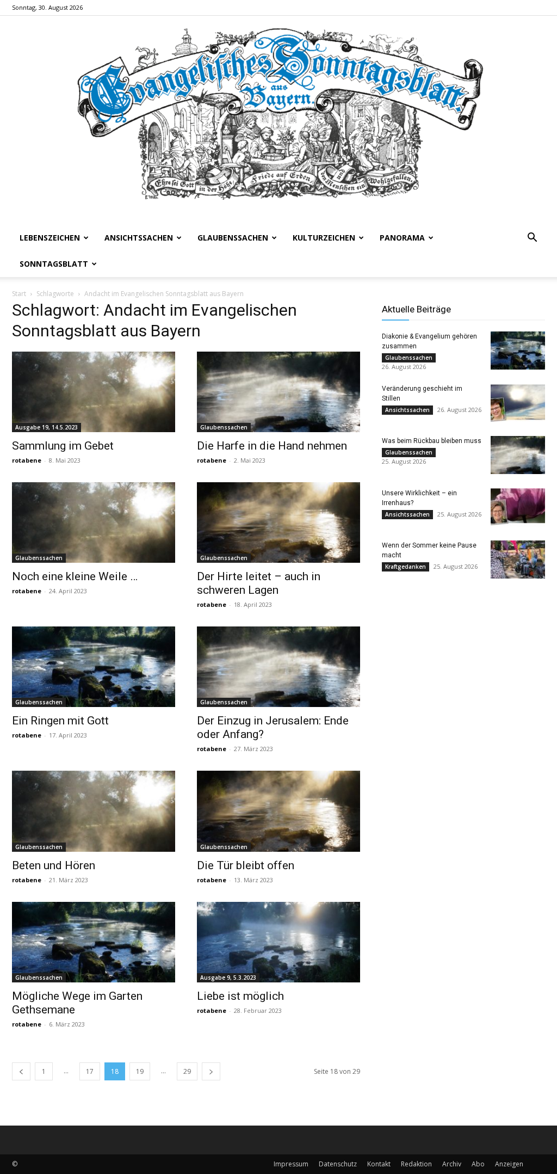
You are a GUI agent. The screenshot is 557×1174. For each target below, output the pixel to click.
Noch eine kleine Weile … (75, 576)
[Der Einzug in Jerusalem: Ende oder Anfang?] (278, 666)
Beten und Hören (53, 865)
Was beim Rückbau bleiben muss (431, 441)
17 (90, 1071)
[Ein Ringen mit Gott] (93, 666)
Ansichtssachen (138, 237)
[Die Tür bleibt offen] (278, 811)
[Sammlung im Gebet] (93, 392)
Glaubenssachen (232, 237)
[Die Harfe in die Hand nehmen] (278, 392)
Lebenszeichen (50, 237)
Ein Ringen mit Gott (60, 720)
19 (140, 1071)
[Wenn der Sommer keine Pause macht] (518, 559)
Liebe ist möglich (240, 996)
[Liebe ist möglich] (278, 942)
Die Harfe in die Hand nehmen (272, 445)
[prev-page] (21, 1071)
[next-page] (211, 1071)
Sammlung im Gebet (63, 445)
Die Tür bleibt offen (245, 865)
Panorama (402, 237)
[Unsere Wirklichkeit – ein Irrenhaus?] (518, 507)
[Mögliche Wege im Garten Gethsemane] (93, 942)
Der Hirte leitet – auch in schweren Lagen (258, 583)
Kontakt (379, 1164)
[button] (532, 238)
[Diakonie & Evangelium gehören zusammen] (518, 350)
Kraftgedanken (405, 566)
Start (19, 293)
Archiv (451, 1164)
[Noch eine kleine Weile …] (93, 522)
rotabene (26, 460)
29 (187, 1071)
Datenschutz (338, 1164)
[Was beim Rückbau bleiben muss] (518, 455)
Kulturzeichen (324, 237)
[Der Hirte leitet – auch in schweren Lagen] (278, 522)
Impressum (291, 1164)
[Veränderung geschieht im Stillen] (518, 403)
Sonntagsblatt (54, 264)
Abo (478, 1164)
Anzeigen (509, 1164)
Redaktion (416, 1164)
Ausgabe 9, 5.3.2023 (228, 977)
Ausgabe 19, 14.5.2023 (46, 427)
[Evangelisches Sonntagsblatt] (278, 120)
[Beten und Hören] (93, 811)
